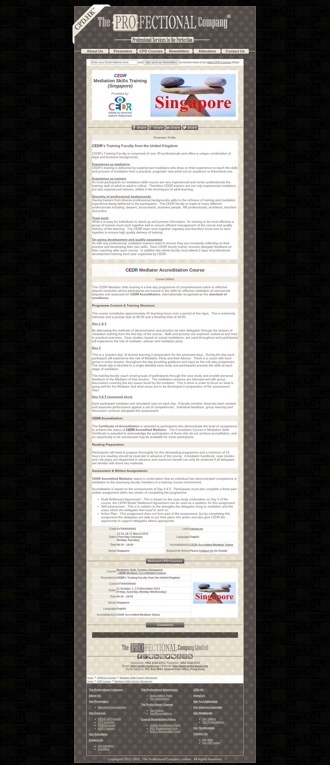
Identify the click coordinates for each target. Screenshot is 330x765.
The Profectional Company (106, 689)
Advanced (196, 528)
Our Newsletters (159, 698)
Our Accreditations (205, 701)
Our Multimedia (203, 713)
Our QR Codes (211, 742)
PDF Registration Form (164, 728)
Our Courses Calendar (207, 707)
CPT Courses (106, 722)
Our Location (106, 746)
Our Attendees (98, 734)
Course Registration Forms (158, 719)
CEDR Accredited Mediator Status (211, 544)
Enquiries (104, 749)
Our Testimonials (204, 728)
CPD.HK (198, 689)
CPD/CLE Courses (109, 719)
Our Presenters (99, 701)
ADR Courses (106, 728)
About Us (95, 695)
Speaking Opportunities (112, 707)
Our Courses (97, 713)
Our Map (207, 739)
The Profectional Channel (157, 704)
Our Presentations (161, 713)
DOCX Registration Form (165, 731)
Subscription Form (161, 695)
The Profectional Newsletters (159, 689)
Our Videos (157, 710)
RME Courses (106, 725)
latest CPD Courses (219, 62)
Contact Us (206, 550)
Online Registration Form (165, 725)
